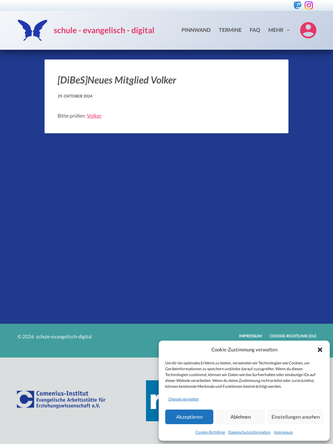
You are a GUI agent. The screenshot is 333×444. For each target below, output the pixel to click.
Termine (230, 30)
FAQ (255, 30)
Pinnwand (196, 30)
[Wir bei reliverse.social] (298, 5)
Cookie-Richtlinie (210, 432)
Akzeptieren (189, 417)
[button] (320, 349)
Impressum (283, 432)
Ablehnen (241, 417)
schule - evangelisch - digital (104, 30)
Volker (94, 115)
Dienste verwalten (183, 399)
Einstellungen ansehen (296, 417)
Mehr (275, 30)
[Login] (308, 30)
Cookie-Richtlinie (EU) (293, 335)
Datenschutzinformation (249, 432)
